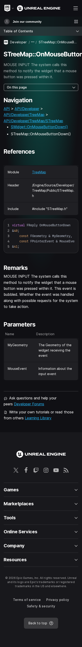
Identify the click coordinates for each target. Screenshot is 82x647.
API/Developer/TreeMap (24, 114)
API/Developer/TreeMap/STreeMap (33, 121)
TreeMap (39, 172)
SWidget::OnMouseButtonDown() (39, 126)
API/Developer (27, 108)
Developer (18, 42)
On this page (17, 87)
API (7, 108)
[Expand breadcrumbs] (33, 42)
